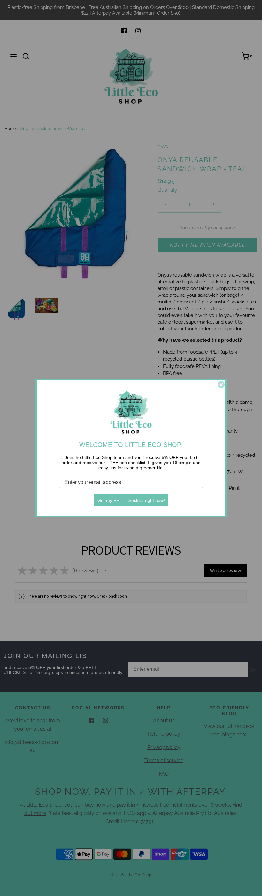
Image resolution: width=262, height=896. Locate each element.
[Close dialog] (221, 384)
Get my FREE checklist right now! (131, 500)
